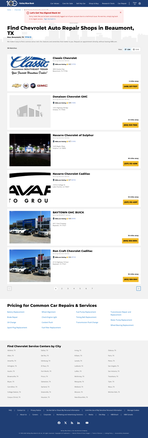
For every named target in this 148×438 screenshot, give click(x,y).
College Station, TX (14, 392)
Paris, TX (111, 356)
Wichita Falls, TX (114, 392)
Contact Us (21, 410)
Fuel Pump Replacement (86, 312)
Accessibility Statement (122, 433)
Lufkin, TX (78, 371)
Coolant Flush (47, 322)
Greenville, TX (46, 392)
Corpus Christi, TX (13, 397)
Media (91, 415)
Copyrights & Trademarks (62, 433)
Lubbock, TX (79, 366)
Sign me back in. (50, 19)
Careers (35, 415)
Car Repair (122, 3)
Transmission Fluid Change (87, 322)
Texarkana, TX (113, 376)
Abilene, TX (11, 350)
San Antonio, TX (113, 371)
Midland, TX (79, 387)
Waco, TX (111, 387)
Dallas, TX (44, 350)
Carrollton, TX (12, 387)
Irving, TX (78, 350)
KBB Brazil (114, 415)
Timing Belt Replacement (86, 317)
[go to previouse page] (138, 288)
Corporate (47, 415)
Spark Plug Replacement (17, 327)
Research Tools (108, 3)
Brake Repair (12, 317)
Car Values (54, 3)
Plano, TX (111, 361)
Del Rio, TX (45, 356)
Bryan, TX (10, 382)
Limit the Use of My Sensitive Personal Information (103, 410)
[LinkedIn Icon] (78, 423)
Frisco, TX (44, 376)
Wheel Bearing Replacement (122, 325)
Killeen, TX (78, 356)
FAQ (10, 410)
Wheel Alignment (49, 312)
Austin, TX (11, 371)
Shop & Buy (94, 3)
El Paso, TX (45, 366)
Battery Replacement (15, 312)
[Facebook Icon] (60, 423)
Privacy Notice (36, 410)
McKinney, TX (79, 376)
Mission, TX (79, 392)
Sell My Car (81, 3)
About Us (23, 415)
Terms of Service (97, 433)
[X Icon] (65, 423)
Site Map (102, 415)
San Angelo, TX (113, 366)
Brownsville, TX (12, 376)
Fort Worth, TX (46, 371)
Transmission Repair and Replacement (121, 313)
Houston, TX (45, 397)
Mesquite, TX (79, 382)
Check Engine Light (49, 317)
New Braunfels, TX (81, 397)
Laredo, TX (78, 361)
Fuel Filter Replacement (51, 327)
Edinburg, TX (45, 361)
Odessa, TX (112, 350)
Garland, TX (45, 387)
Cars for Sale (68, 3)
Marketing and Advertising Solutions (70, 415)
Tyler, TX (111, 382)
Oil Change (11, 322)
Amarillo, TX (11, 361)
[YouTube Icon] (86, 423)
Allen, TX (10, 356)
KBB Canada (128, 415)
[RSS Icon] (72, 423)
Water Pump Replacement (121, 320)
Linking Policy (109, 433)
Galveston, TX (46, 382)
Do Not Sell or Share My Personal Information (63, 410)
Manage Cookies (133, 410)
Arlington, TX (12, 366)
